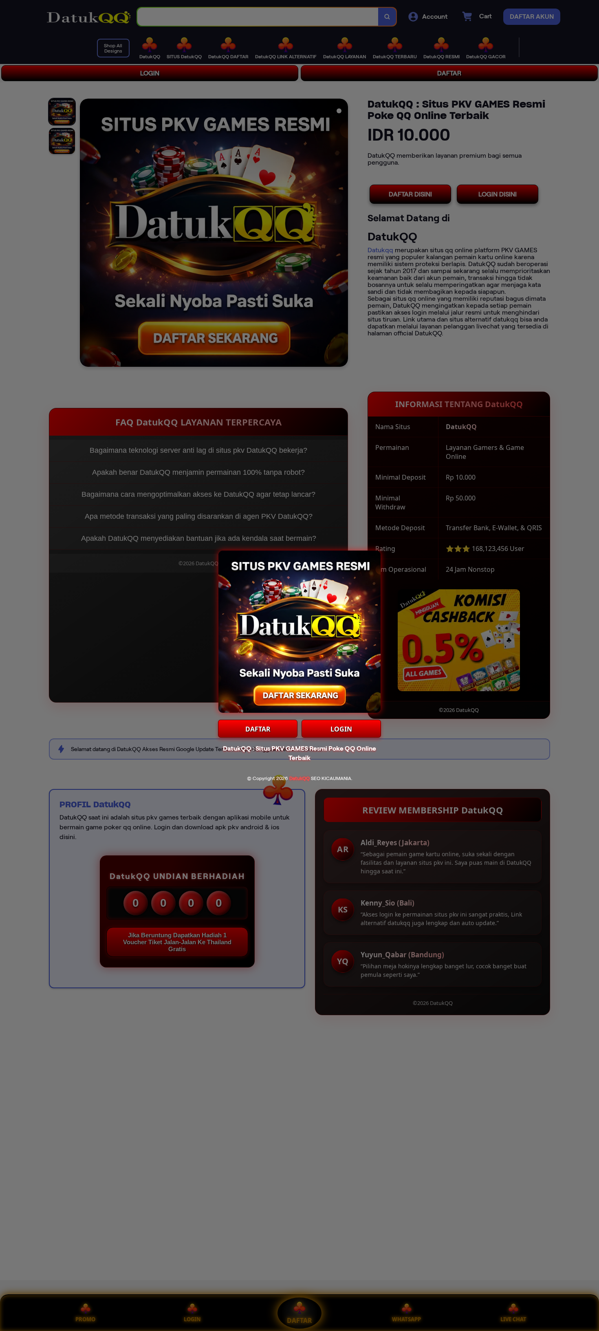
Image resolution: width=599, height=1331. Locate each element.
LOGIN (341, 729)
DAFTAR (258, 729)
